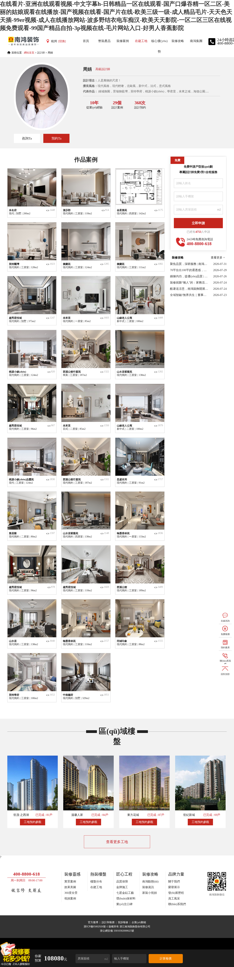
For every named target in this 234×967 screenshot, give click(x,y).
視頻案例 (70, 898)
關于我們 (174, 881)
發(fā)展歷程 (176, 892)
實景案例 (70, 881)
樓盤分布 (96, 881)
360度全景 (71, 892)
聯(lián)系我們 (177, 904)
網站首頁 (29, 52)
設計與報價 (108, 922)
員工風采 (174, 898)
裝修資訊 (148, 887)
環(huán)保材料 (125, 898)
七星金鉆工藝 (125, 892)
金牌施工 (122, 887)
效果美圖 (70, 887)
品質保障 (122, 881)
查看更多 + (218, 257)
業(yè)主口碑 (124, 904)
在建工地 (96, 887)
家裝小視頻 (149, 892)
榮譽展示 (174, 887)
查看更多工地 (117, 842)
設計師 (41, 52)
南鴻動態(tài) (150, 881)
